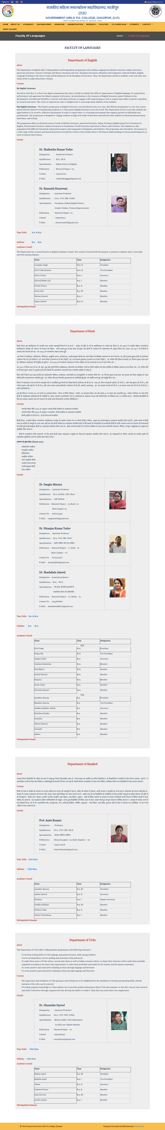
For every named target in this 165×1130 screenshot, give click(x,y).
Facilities (103, 24)
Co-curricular (119, 24)
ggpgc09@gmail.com (155, 2)
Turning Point (139, 1126)
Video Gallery (10, 29)
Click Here (34, 1049)
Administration (75, 24)
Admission (59, 24)
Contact (146, 24)
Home (5, 24)
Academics (28, 24)
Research (91, 24)
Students (134, 24)
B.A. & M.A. (33, 616)
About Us (15, 24)
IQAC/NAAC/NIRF (44, 24)
